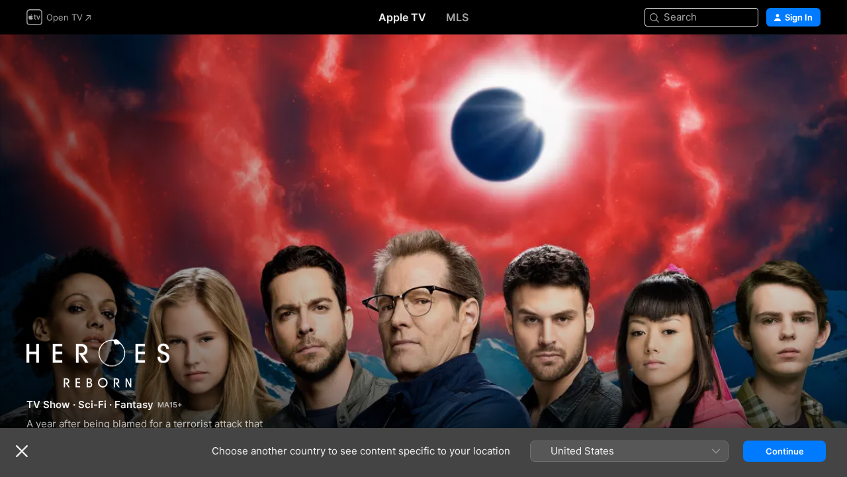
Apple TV (402, 17)
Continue (785, 451)
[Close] (22, 451)
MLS (457, 17)
